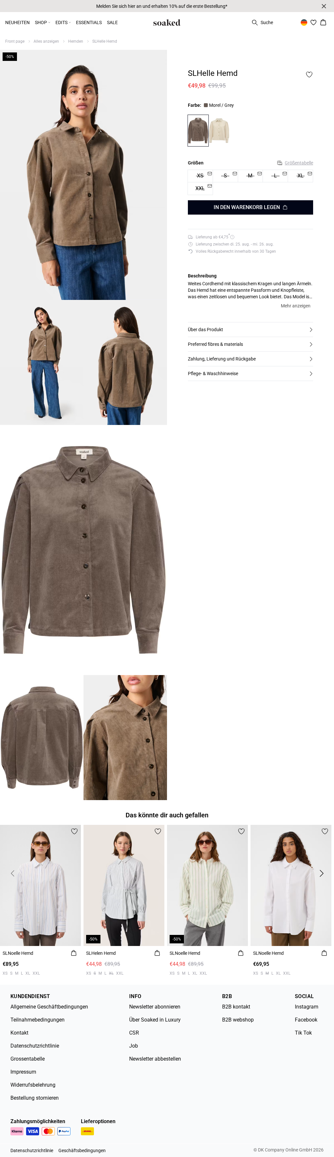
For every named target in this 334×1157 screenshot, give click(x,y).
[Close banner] (324, 6)
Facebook (306, 1020)
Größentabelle (299, 162)
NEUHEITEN (17, 22)
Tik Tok (303, 1033)
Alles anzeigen (46, 41)
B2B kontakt (236, 1007)
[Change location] (304, 22)
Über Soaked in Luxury (155, 1020)
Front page (14, 41)
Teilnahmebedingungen (37, 1020)
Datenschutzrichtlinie (34, 1046)
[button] (250, 329)
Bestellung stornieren (34, 1098)
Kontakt (19, 1033)
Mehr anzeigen (296, 305)
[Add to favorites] (309, 74)
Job (133, 1046)
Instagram (306, 1007)
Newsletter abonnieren (154, 1007)
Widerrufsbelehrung (32, 1085)
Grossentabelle (27, 1059)
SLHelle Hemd (104, 41)
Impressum (23, 1072)
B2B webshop (238, 1020)
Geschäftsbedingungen (82, 1150)
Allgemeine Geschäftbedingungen (49, 1007)
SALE (112, 22)
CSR (134, 1033)
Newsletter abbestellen (155, 1059)
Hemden (75, 41)
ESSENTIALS (89, 22)
